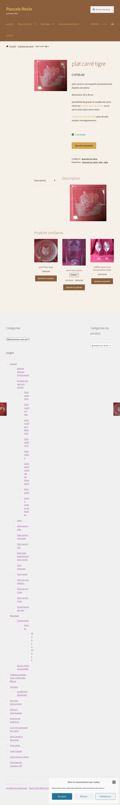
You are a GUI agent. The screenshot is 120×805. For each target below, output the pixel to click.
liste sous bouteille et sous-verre (23, 556)
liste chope (26, 454)
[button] (114, 782)
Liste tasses (16, 751)
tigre (105, 162)
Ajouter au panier (84, 145)
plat (100, 162)
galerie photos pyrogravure (23, 372)
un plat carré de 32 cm (92, 105)
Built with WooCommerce (42, 788)
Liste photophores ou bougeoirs (26, 473)
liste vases (22, 574)
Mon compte (32, 646)
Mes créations (25, 24)
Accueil (13, 46)
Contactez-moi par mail (84, 116)
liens (19, 520)
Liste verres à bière (19, 756)
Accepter (62, 796)
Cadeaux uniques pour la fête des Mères (18, 678)
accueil (9, 24)
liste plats (15, 745)
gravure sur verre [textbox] (101, 345)
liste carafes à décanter (26, 427)
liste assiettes (26, 395)
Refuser (84, 796)
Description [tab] (40, 180)
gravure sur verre (26, 46)
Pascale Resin (19, 9)
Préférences (105, 796)
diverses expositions (69, 24)
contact (10, 35)
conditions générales (16, 788)
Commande (23, 620)
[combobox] (102, 345)
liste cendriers (26, 442)
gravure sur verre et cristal (22, 384)
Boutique (45, 24)
